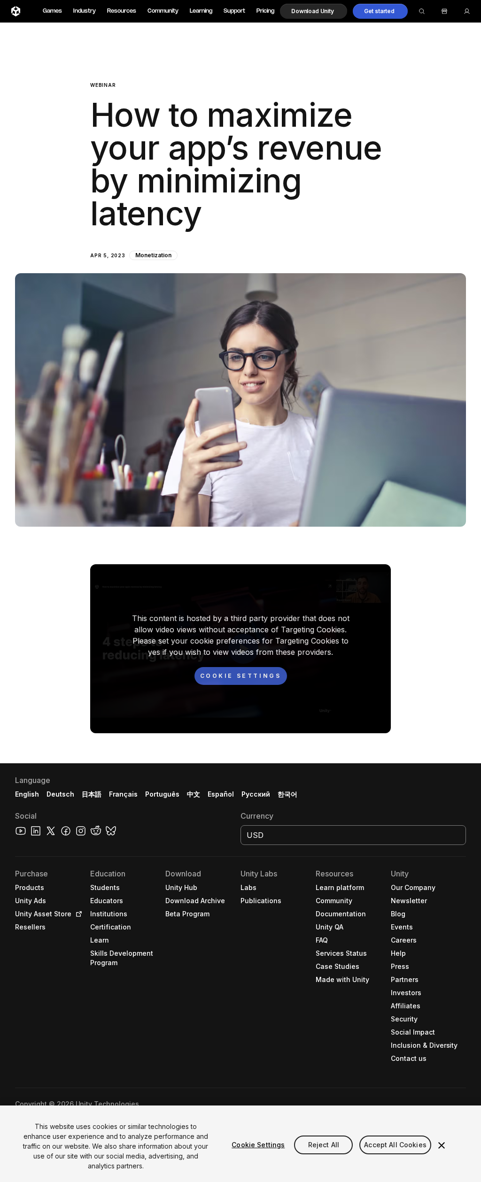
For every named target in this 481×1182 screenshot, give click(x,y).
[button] (313, 11)
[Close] (441, 1145)
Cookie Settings (258, 1145)
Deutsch (60, 794)
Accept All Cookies (395, 1145)
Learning (201, 11)
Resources (121, 11)
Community (162, 11)
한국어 (287, 794)
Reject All (323, 1145)
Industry (84, 11)
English (27, 794)
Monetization (153, 255)
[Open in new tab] (77, 914)
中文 (193, 794)
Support (234, 11)
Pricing (265, 11)
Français (123, 794)
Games (52, 11)
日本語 (91, 794)
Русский (255, 794)
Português (162, 794)
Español (221, 794)
